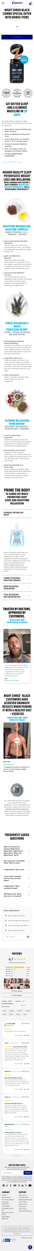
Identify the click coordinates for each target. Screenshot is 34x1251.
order (11, 1014)
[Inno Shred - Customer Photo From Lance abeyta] (7, 986)
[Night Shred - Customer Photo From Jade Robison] (27, 986)
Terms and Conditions (5, 1203)
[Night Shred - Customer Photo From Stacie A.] (14, 986)
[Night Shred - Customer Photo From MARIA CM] (20, 986)
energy (28, 1011)
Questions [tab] (18, 1001)
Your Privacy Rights (8, 1200)
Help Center (23, 1209)
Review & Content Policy (7, 1213)
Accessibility (6, 1206)
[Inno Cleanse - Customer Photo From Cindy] (20, 980)
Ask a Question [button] (18, 995)
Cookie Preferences (25, 1211)
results (20, 1011)
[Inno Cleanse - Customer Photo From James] (14, 980)
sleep (4, 1011)
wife (24, 1014)
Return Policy (23, 1204)
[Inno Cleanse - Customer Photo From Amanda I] (7, 980)
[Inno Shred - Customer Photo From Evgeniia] (27, 980)
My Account (22, 1195)
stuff (4, 1014)
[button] (15, 916)
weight (12, 1011)
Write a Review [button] (18, 991)
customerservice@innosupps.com (17, 809)
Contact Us (22, 1206)
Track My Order (23, 1197)
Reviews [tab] (4, 1001)
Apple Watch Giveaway (6, 1218)
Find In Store (23, 1202)
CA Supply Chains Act (7, 1209)
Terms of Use (8, 1180)
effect (18, 1014)
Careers (4, 1195)
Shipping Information (25, 1200)
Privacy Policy (28, 1178)
